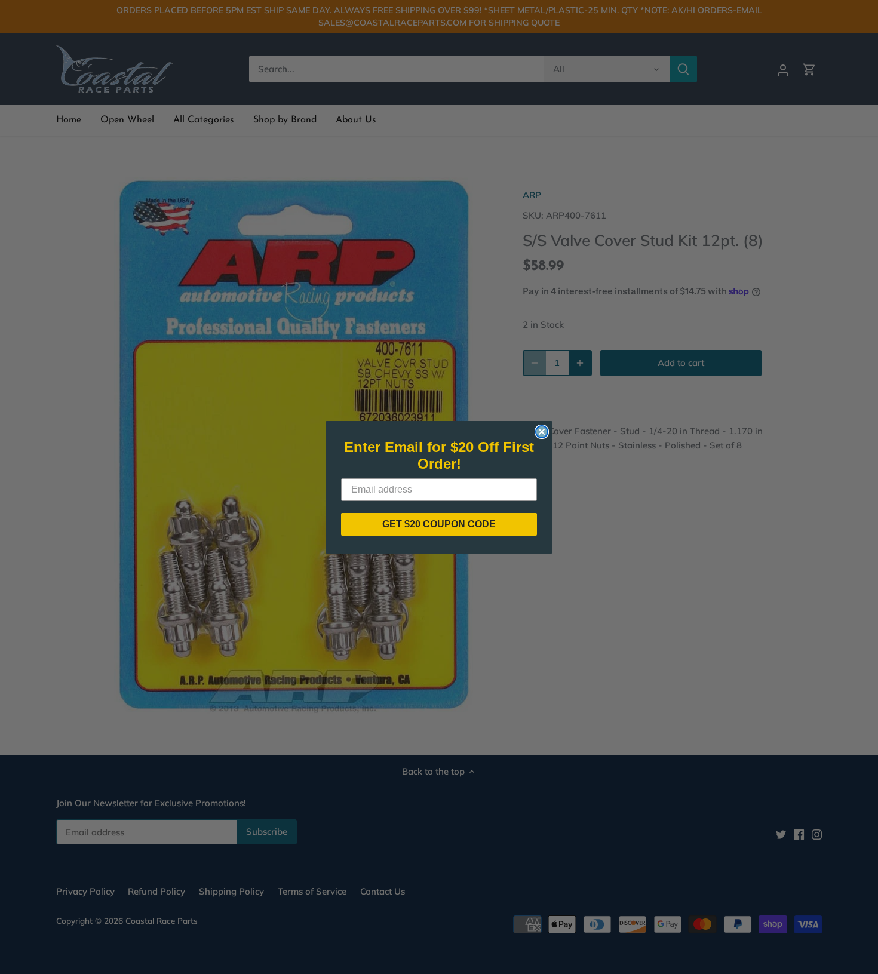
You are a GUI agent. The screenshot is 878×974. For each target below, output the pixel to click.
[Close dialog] (542, 432)
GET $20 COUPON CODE (439, 524)
